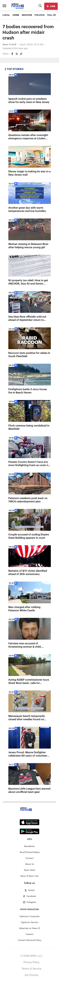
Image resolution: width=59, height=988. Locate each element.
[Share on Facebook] (12, 54)
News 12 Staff (9, 45)
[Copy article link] (21, 54)
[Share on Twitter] (16, 54)
